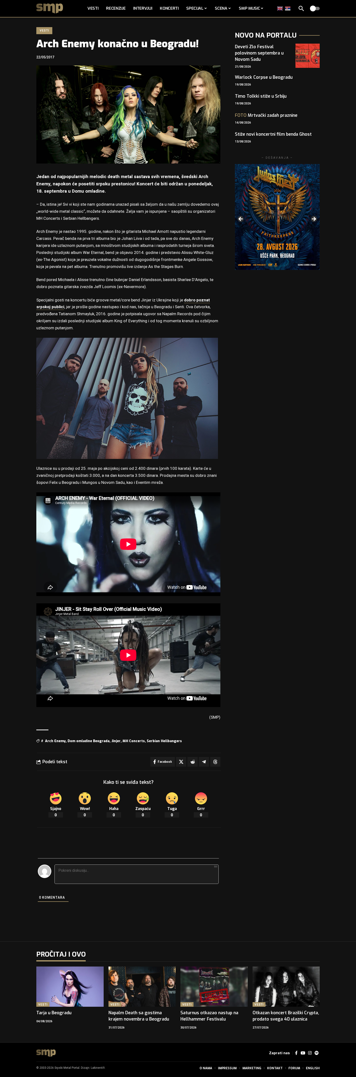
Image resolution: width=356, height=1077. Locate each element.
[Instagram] (310, 1053)
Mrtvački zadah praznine (266, 115)
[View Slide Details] (277, 217)
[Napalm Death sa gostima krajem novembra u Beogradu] (142, 987)
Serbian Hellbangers (164, 741)
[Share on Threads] (215, 762)
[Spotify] (316, 1053)
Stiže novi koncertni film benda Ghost (273, 134)
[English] (280, 8)
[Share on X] (181, 762)
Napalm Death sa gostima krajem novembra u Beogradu (138, 1016)
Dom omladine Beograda (88, 741)
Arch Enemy (55, 741)
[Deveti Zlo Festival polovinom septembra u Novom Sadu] (307, 56)
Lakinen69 (98, 1068)
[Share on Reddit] (192, 762)
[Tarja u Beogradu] (70, 987)
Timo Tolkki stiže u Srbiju (260, 96)
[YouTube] (302, 1053)
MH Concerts (134, 741)
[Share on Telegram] (204, 762)
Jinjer (116, 741)
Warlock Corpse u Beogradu (264, 77)
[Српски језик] (288, 8)
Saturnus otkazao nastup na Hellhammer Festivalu (209, 1016)
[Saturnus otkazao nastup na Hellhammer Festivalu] (214, 987)
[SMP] (46, 1053)
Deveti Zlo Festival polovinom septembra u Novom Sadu (259, 53)
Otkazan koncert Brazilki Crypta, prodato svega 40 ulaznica (286, 1016)
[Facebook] (296, 1053)
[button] (301, 8)
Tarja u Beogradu (53, 1013)
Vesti (44, 30)
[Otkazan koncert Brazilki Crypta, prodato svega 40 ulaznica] (286, 987)
